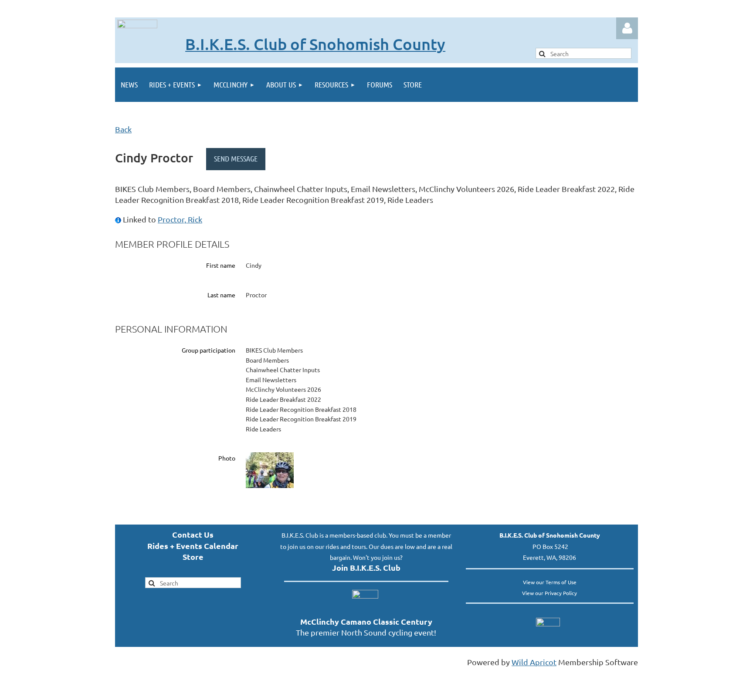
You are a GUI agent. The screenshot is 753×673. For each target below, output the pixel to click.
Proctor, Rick (180, 219)
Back (123, 129)
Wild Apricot (534, 661)
